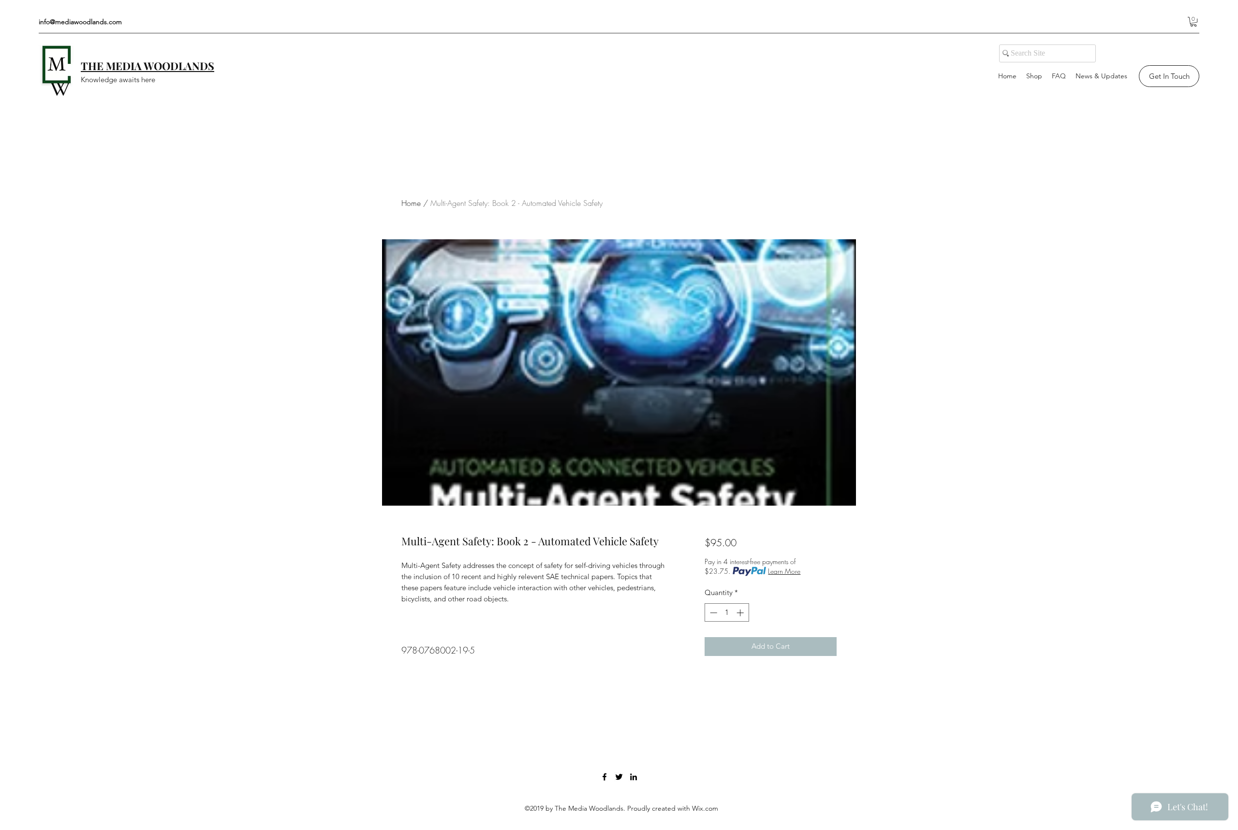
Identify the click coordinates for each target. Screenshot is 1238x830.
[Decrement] (712, 613)
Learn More (784, 571)
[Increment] (741, 613)
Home (411, 203)
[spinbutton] (727, 613)
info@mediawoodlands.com (80, 21)
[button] (1193, 22)
